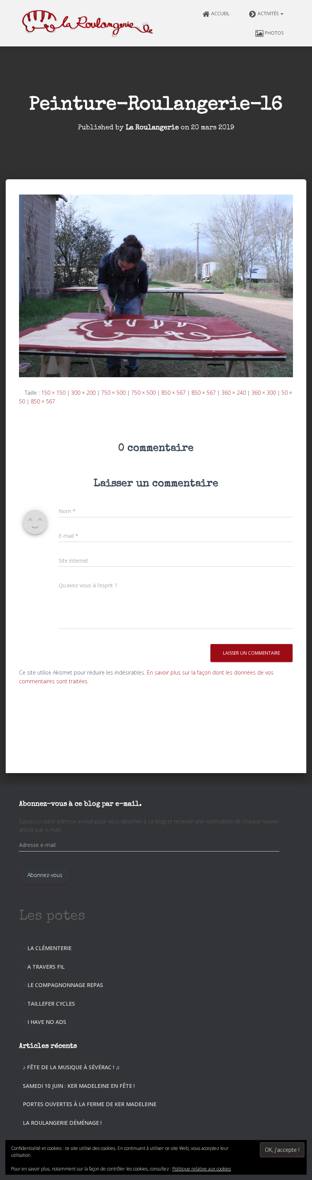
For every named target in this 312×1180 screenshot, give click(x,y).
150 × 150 (53, 392)
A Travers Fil (46, 966)
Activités (269, 13)
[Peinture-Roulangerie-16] (156, 285)
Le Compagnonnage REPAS (65, 985)
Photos (274, 33)
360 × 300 (264, 392)
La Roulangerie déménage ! (62, 1122)
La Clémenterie (49, 948)
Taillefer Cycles (51, 1003)
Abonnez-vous (44, 875)
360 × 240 (233, 392)
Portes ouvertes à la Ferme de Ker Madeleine (89, 1104)
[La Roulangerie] (89, 23)
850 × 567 (173, 392)
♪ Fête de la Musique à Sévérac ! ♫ (71, 1067)
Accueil (220, 13)
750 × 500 (113, 392)
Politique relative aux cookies (201, 1169)
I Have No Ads (46, 1021)
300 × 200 (83, 392)
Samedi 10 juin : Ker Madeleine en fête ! (79, 1085)
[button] (281, 13)
